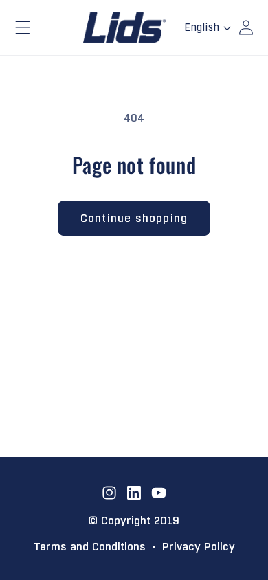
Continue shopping (134, 218)
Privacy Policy (198, 547)
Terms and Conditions (90, 547)
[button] (23, 27)
